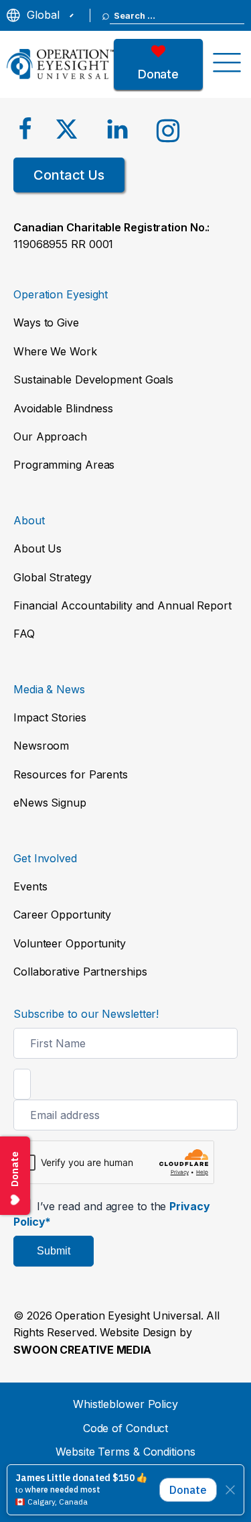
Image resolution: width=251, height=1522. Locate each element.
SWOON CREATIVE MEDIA (82, 1349)
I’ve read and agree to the (111, 1213)
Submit (53, 1250)
